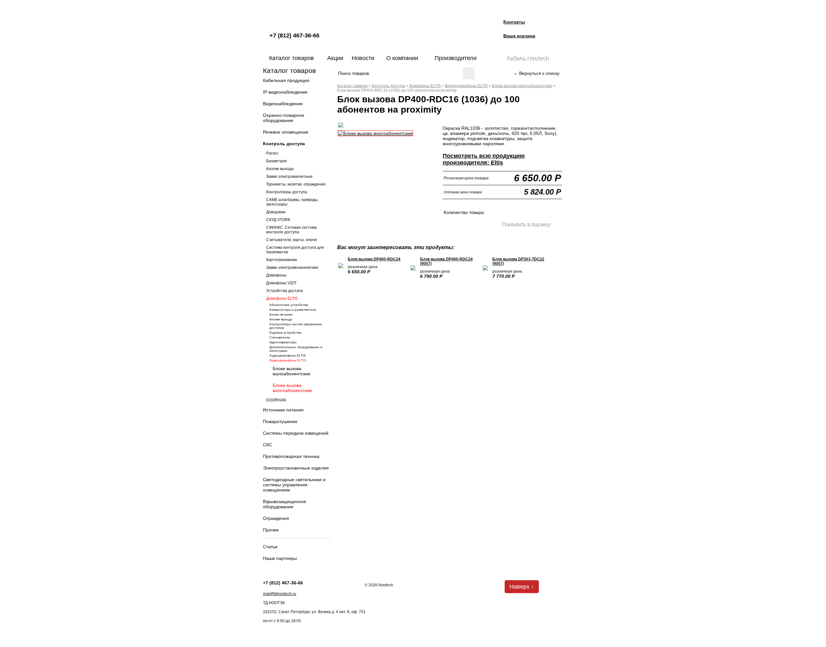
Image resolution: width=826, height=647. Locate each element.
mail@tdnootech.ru (279, 593)
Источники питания (283, 409)
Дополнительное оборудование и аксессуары (295, 348)
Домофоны (276, 275)
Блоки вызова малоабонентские (291, 371)
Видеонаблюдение (283, 103)
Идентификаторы (283, 342)
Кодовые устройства (285, 332)
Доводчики (276, 212)
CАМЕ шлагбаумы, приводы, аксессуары (292, 202)
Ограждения (276, 518)
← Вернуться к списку (536, 73)
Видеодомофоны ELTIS (287, 360)
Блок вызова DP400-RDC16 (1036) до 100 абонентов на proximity (397, 90)
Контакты (514, 22)
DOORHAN (276, 400)
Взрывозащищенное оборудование (284, 504)
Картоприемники (281, 260)
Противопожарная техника (291, 456)
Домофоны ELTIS (282, 298)
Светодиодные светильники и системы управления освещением (294, 484)
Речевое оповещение (285, 132)
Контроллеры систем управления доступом (295, 325)
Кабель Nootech (527, 58)
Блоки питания (280, 314)
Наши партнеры (280, 558)
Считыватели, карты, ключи (291, 240)
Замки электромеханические (292, 267)
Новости (363, 58)
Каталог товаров (291, 58)
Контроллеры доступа (286, 192)
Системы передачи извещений (295, 433)
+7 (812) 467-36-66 (294, 35)
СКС (267, 444)
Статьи (270, 546)
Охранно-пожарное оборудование (283, 118)
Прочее (271, 529)
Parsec (272, 153)
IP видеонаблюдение (285, 92)
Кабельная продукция (286, 80)
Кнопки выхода (280, 169)
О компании (402, 58)
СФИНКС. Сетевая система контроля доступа (291, 229)
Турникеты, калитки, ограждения (296, 184)
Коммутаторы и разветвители (292, 309)
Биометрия (276, 161)
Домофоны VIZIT (281, 283)
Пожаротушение (280, 421)
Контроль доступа (284, 143)
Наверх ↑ (521, 586)
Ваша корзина (519, 35)
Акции (335, 58)
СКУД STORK (278, 219)
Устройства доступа (284, 290)
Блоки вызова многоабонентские (292, 388)
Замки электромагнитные (289, 176)
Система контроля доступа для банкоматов (295, 249)
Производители (456, 58)
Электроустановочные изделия (296, 467)
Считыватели (279, 337)
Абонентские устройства (288, 305)
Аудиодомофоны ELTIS (287, 355)
